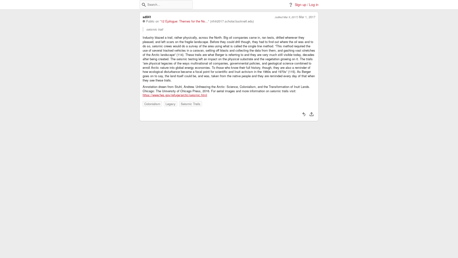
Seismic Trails (190, 103)
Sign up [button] (300, 4)
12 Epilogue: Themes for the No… (184, 21)
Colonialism (152, 103)
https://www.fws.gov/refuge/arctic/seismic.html (175, 95)
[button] (144, 4)
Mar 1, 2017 (307, 17)
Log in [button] (313, 4)
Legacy (171, 103)
